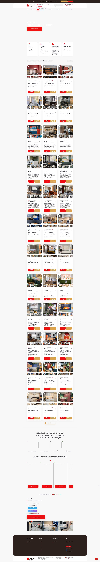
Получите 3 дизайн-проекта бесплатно (50, 5)
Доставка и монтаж (43, 543)
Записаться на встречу (36, 517)
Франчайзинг (71, 1)
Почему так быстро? (43, 53)
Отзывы (37, 1)
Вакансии (51, 1)
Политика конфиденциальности (42, 558)
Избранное (57, 6)
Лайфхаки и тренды (69, 542)
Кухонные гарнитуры (56, 540)
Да (38, 9)
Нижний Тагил (40, 6)
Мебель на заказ (29, 1)
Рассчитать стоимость (37, 91)
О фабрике (33, 1)
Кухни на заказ (29, 539)
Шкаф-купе (29, 541)
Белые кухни (55, 542)
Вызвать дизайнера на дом (47, 486)
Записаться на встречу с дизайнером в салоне (33, 486)
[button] (41, 70)
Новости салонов (68, 543)
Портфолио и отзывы (43, 540)
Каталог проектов (55, 538)
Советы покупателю (69, 540)
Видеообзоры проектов (69, 541)
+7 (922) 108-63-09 (34, 505)
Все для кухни (29, 543)
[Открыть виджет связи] (96, 559)
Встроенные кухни (55, 539)
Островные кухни (55, 541)
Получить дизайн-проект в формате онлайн (60, 486)
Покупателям (43, 1)
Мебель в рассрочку (30, 542)
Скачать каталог (34, 28)
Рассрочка (41, 542)
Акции (40, 1)
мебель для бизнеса (64, 1)
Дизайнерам (47, 1)
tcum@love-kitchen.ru (35, 513)
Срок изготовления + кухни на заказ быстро (69, 551)
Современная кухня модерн (32, 80)
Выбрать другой (42, 9)
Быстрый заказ (31, 91)
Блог (67, 539)
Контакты (55, 1)
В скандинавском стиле (56, 543)
